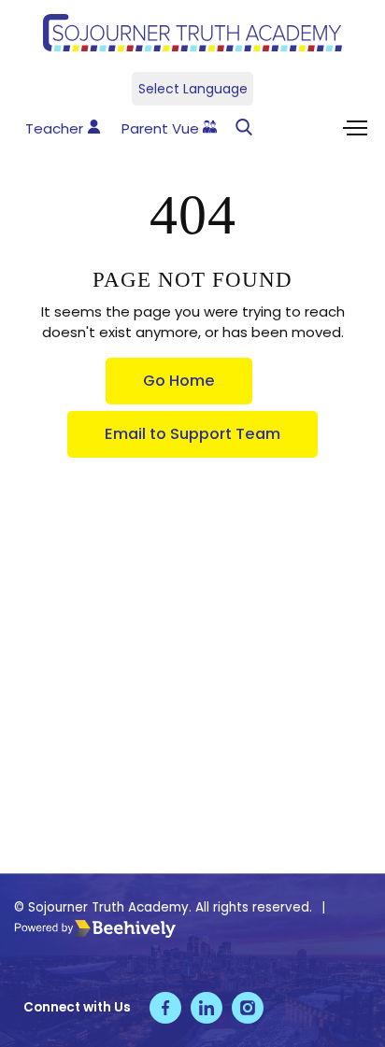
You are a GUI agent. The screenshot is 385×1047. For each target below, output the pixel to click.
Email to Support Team (192, 434)
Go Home (179, 380)
